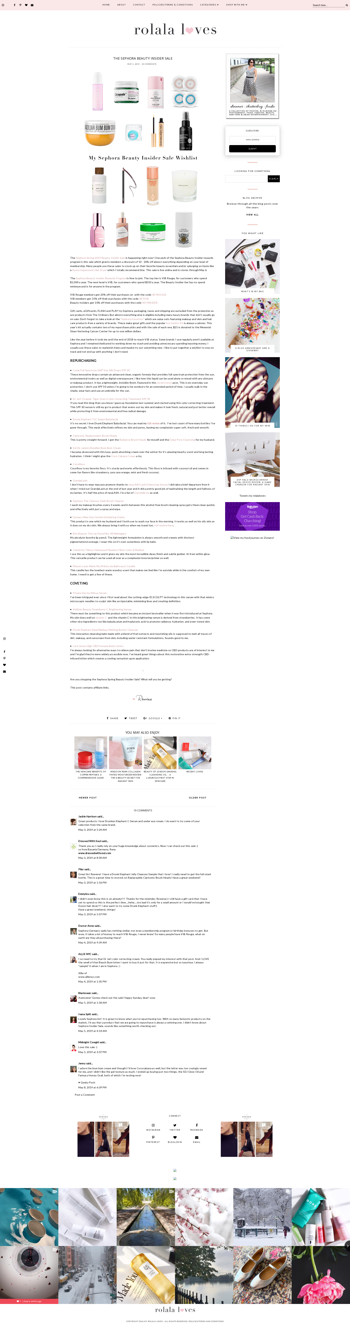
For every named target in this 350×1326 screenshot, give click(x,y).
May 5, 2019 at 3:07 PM (92, 1052)
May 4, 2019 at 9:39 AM (92, 942)
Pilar (81, 869)
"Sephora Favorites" (132, 319)
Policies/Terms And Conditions (206, 1321)
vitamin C (102, 617)
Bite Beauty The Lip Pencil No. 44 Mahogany (99, 533)
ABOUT (121, 5)
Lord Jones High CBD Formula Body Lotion (98, 646)
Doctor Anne (86, 925)
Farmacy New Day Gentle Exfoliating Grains (99, 517)
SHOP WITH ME (235, 5)
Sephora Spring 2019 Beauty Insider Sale (100, 257)
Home (106, 5)
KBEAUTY (133, 54)
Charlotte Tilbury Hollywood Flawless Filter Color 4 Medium (108, 549)
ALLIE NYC (85, 954)
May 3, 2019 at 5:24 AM (92, 829)
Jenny (81, 1063)
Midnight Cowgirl (88, 1042)
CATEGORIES (208, 5)
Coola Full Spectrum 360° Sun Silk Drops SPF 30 (101, 370)
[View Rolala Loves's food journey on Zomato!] (252, 537)
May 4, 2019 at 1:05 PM (92, 981)
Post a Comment (85, 1094)
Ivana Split (84, 1014)
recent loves (164, 382)
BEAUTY (108, 54)
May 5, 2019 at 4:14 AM (92, 1030)
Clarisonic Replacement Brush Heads (95, 435)
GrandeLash (80, 480)
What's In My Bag (252, 291)
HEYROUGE (159, 294)
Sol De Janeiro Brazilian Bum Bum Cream (97, 447)
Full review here (163, 525)
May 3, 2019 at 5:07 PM (92, 914)
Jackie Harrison (87, 816)
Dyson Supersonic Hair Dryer (89, 270)
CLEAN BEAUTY (120, 54)
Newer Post (88, 798)
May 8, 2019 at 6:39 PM (92, 1087)
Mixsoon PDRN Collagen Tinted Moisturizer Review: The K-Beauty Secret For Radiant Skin (125, 776)
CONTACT (139, 5)
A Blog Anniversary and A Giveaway (252, 349)
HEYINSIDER (150, 302)
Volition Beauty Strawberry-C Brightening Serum (102, 609)
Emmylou (83, 893)
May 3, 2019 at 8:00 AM (92, 857)
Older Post (198, 798)
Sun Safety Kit (174, 323)
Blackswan (84, 992)
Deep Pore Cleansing (182, 439)
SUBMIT (252, 148)
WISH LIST (176, 54)
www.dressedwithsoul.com (94, 853)
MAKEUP (143, 54)
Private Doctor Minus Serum (90, 592)
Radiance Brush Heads (132, 439)
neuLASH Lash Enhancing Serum (148, 484)
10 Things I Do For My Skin (252, 425)
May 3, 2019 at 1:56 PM (92, 882)
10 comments (149, 64)
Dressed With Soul (89, 841)
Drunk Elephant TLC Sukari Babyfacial (95, 419)
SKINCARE (164, 54)
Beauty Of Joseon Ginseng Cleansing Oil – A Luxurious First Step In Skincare (160, 776)
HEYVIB (144, 298)
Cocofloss (79, 464)
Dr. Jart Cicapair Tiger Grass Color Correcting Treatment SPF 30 (111, 398)
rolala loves (155, 1321)
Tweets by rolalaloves (252, 495)
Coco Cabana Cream (123, 456)
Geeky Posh (88, 1082)
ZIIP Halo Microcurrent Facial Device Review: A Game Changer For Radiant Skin (252, 482)
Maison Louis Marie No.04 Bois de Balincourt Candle (104, 566)
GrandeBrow (141, 492)
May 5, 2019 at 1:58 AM (92, 1002)
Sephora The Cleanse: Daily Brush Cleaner (98, 500)
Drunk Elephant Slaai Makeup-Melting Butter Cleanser (105, 629)
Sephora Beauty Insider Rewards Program (101, 278)
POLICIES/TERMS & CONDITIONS (173, 5)
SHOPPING (153, 54)
